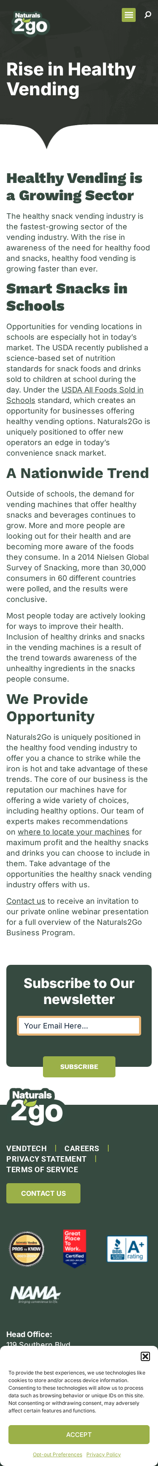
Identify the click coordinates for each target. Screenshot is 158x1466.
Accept (79, 1435)
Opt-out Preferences (57, 1454)
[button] (145, 1356)
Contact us (26, 901)
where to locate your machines (74, 831)
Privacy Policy (103, 1454)
